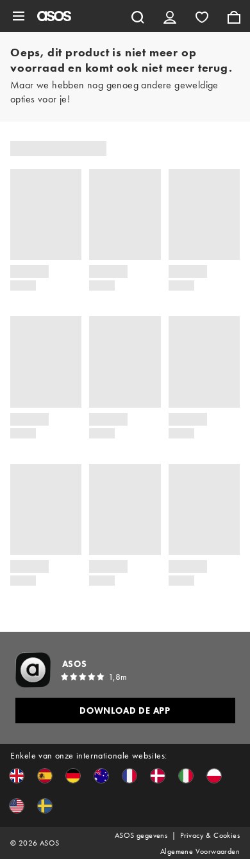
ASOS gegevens (141, 835)
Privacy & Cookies (210, 835)
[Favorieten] (202, 16)
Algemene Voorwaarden (200, 851)
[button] (16, 775)
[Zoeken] (138, 16)
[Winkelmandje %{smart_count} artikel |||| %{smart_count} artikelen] (234, 16)
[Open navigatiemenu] (18, 16)
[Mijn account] (170, 16)
